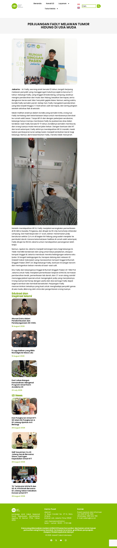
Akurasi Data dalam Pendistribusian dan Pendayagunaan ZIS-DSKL (24, 320)
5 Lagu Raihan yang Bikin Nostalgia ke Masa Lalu (23, 351)
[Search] (99, 6)
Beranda (37, 3)
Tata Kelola (50, 8)
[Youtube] (61, 540)
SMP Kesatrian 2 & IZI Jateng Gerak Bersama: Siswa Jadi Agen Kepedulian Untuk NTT (23, 455)
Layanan (62, 3)
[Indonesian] (78, 4)
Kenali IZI (50, 3)
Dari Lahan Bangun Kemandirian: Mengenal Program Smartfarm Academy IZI (23, 383)
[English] (78, 7)
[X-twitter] (56, 540)
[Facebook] (51, 540)
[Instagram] (66, 540)
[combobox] (89, 6)
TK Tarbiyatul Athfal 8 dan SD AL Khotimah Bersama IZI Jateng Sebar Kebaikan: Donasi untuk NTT (24, 489)
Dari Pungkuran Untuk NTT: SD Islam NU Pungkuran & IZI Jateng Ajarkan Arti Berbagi (24, 421)
